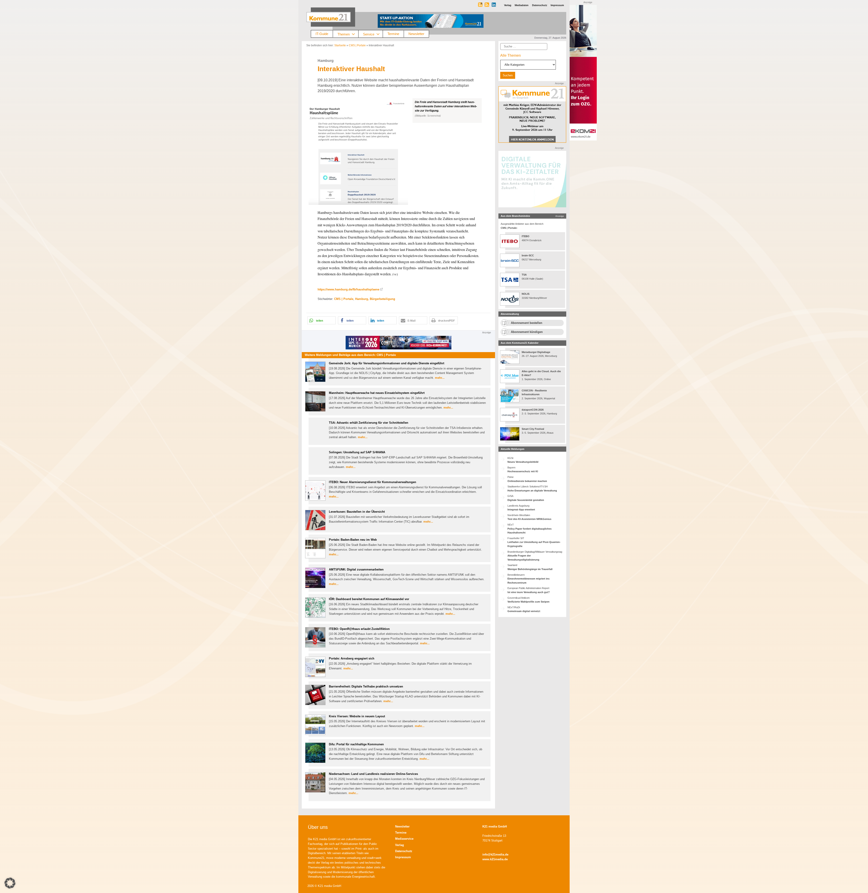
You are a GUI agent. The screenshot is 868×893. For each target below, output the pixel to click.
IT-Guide (322, 34)
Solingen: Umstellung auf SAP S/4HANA (357, 452)
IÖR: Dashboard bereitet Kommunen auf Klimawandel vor (369, 599)
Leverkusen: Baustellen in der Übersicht (357, 511)
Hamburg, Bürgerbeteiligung (375, 299)
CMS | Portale (357, 45)
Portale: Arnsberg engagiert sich (351, 658)
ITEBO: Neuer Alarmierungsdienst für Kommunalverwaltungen (372, 482)
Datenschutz (403, 851)
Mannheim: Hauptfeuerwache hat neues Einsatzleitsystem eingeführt (377, 393)
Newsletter (416, 34)
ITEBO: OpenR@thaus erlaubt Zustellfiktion (359, 629)
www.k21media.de (495, 859)
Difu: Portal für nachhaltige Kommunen (356, 744)
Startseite (340, 45)
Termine (393, 34)
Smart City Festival (533, 429)
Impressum (403, 857)
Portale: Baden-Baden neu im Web (353, 539)
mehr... (440, 377)
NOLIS (525, 293)
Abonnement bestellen (526, 323)
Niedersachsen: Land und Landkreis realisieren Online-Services (373, 774)
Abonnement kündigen (527, 332)
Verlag (399, 845)
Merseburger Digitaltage (536, 352)
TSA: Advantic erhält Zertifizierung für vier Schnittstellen (368, 422)
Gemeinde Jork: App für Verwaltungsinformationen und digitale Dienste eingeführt (386, 363)
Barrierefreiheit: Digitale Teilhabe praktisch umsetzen (366, 686)
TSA (524, 274)
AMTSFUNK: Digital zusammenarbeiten (356, 569)
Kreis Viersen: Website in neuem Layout (357, 716)
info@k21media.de (495, 854)
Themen (343, 34)
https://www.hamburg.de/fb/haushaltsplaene (348, 289)
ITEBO (525, 236)
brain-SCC (528, 255)
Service (368, 34)
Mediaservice (404, 838)
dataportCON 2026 (533, 409)
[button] (398, 151)
